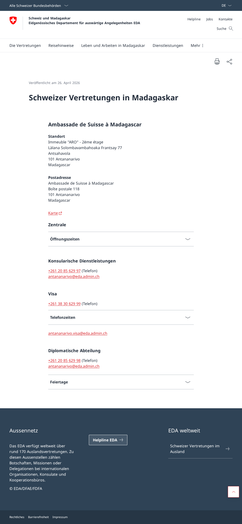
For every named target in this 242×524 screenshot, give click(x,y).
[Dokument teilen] (229, 61)
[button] (25, 45)
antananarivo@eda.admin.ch (73, 276)
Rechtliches (16, 517)
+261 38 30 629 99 (64, 303)
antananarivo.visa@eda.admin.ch (77, 333)
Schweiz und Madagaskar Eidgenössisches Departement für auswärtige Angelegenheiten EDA (84, 20)
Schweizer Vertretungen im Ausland (195, 448)
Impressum (60, 517)
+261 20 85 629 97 (64, 270)
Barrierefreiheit (38, 517)
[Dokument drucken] (217, 61)
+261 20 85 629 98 (64, 360)
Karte (53, 213)
